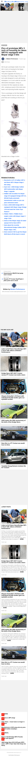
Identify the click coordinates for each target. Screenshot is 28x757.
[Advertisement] (14, 28)
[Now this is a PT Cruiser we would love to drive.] (14, 433)
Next (27, 7)
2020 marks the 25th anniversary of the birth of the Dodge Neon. (13, 421)
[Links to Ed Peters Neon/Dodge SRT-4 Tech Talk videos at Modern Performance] (7, 7)
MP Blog (3, 346)
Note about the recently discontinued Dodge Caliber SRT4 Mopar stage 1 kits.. (15, 227)
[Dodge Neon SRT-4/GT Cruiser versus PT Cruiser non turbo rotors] (21, 7)
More (22, 539)
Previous (0, 7)
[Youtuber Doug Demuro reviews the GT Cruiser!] (14, 456)
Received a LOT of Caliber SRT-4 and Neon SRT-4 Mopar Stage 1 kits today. (14, 182)
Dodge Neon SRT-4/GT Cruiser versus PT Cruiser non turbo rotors (20, 8)
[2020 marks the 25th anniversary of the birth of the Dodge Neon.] (14, 411)
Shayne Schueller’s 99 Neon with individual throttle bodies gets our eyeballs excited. (12, 397)
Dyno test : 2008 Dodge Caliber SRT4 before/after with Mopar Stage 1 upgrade (14, 189)
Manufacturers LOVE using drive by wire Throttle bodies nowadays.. (13, 728)
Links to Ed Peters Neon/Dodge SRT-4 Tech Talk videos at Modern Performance (7, 8)
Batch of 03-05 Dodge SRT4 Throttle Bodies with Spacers (12, 737)
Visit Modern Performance (14, 755)
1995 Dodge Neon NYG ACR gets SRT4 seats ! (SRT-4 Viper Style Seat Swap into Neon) (13, 744)
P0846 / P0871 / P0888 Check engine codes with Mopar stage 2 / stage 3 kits (15, 216)
